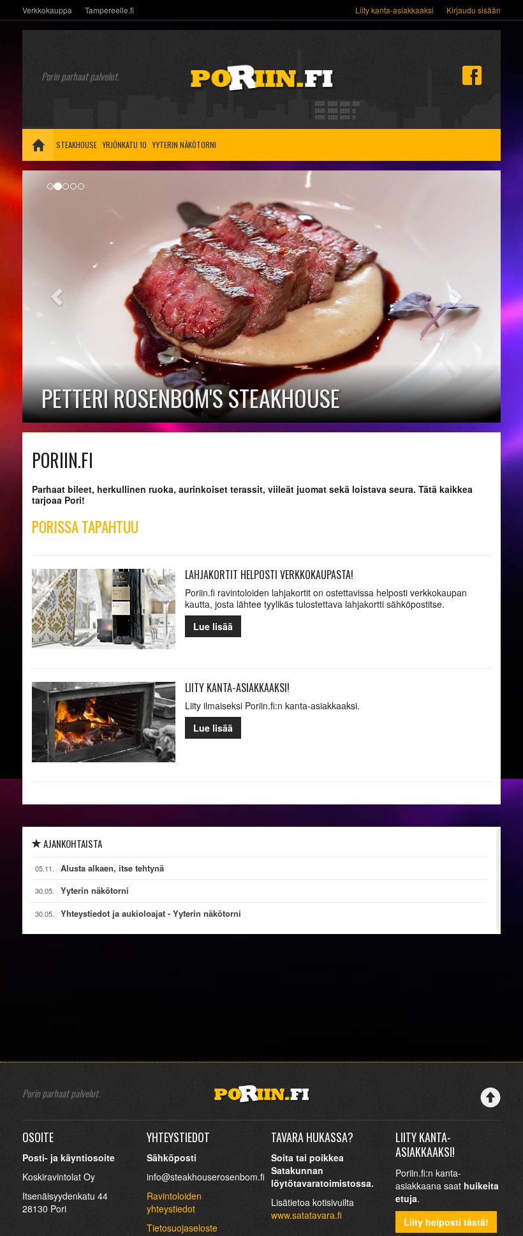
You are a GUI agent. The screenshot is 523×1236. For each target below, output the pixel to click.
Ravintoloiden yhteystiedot (174, 1202)
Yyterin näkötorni (184, 145)
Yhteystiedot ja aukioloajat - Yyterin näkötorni (151, 913)
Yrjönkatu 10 (124, 145)
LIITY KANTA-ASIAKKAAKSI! (237, 687)
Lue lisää (213, 626)
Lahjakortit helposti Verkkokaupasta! (269, 574)
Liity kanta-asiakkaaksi (394, 9)
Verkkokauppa (47, 9)
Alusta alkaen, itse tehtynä (112, 868)
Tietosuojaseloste (182, 1227)
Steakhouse (76, 145)
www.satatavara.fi (306, 1215)
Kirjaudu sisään (473, 9)
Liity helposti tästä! (446, 1222)
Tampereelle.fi (109, 9)
